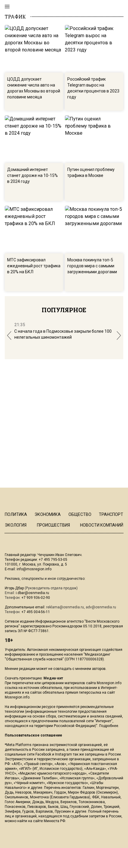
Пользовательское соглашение (33, 735)
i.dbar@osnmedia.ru (32, 593)
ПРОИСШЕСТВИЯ (53, 525)
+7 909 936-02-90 (35, 598)
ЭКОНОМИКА (48, 514)
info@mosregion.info (34, 569)
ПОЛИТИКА (16, 514)
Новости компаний (101, 525)
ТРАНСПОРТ (111, 514)
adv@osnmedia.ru (101, 607)
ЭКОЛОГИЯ (15, 525)
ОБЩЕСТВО (79, 514)
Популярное (64, 310)
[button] (9, 335)
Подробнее (108, 726)
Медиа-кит (53, 678)
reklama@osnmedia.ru (65, 607)
